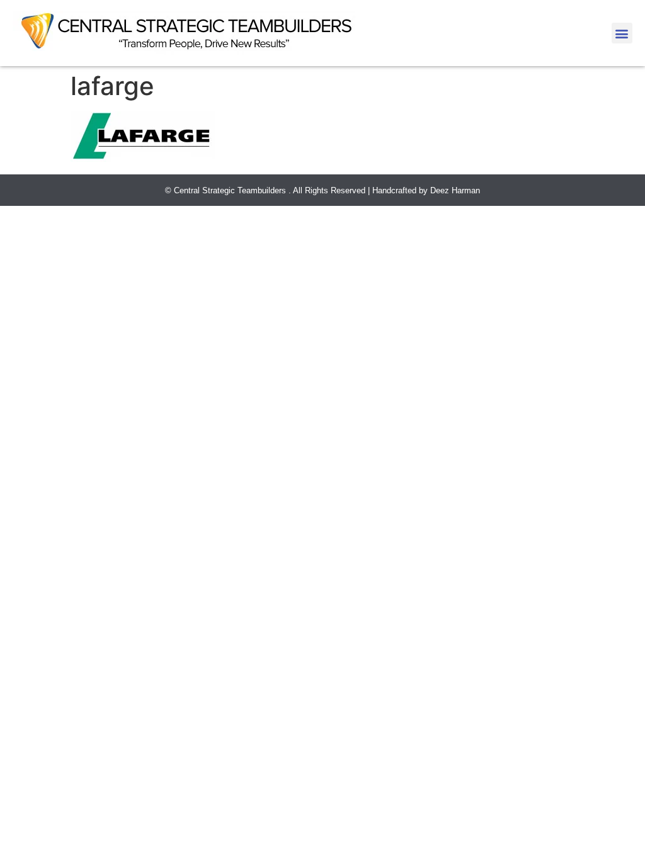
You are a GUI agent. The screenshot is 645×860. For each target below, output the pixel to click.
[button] (622, 33)
